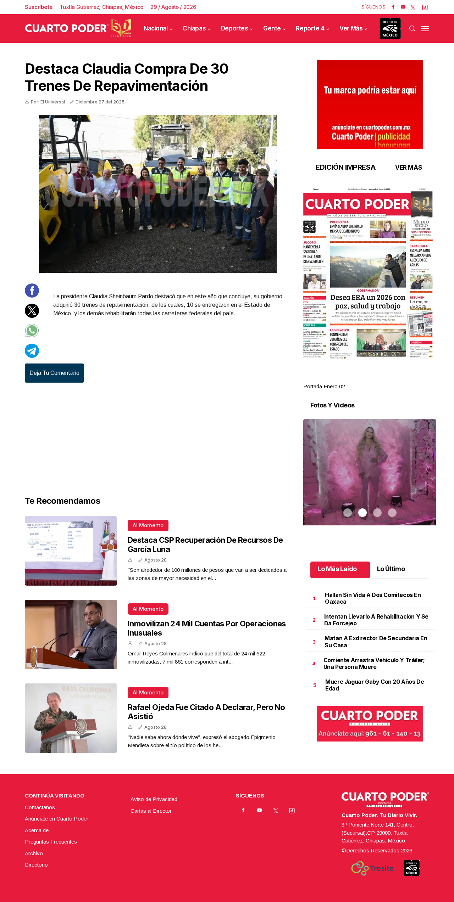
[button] (369, 273)
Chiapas (194, 28)
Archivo (34, 853)
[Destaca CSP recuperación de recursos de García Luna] (71, 551)
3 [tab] (377, 378)
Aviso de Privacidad (154, 799)
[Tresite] (372, 868)
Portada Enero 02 (324, 386)
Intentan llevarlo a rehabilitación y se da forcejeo (376, 620)
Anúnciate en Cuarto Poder (56, 819)
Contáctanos (40, 807)
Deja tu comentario (54, 373)
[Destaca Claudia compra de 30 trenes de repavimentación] (158, 194)
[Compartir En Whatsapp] (32, 335)
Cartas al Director (151, 811)
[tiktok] (425, 7)
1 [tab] (347, 378)
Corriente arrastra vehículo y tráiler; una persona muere (374, 663)
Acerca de (37, 830)
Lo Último (391, 569)
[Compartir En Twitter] (32, 315)
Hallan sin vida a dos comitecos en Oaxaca (373, 598)
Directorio (36, 865)
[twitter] (413, 7)
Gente (272, 28)
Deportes (234, 28)
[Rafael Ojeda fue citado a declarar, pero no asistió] (71, 718)
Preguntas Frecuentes (51, 842)
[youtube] (403, 7)
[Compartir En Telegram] (32, 356)
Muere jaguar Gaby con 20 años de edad (374, 685)
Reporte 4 (310, 28)
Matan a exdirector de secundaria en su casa (376, 641)
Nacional (156, 28)
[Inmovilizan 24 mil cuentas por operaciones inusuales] (71, 634)
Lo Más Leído (337, 569)
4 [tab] (392, 378)
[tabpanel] (369, 289)
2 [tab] (362, 378)
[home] (78, 28)
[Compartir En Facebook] (32, 295)
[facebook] (393, 7)
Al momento (148, 525)
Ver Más (350, 28)
